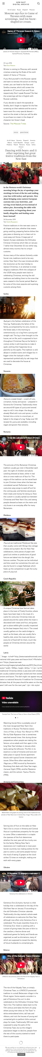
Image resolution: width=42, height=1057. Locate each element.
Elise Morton (11, 66)
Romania (22, 145)
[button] (15, 717)
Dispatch (25, 10)
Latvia (32, 143)
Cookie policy (30, 1052)
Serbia (33, 145)
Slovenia (19, 141)
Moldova (9, 145)
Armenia (32, 141)
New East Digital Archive (21, 3)
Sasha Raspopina (12, 222)
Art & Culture (12, 10)
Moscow (32, 10)
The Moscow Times (18, 123)
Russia (19, 10)
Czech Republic (18, 143)
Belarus (10, 143)
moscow (16, 132)
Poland (16, 145)
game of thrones (24, 132)
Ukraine (21, 147)
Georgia (27, 143)
